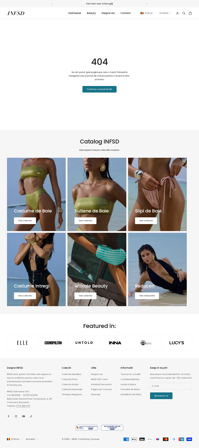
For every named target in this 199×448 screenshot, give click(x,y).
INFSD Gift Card (99, 379)
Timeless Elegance (72, 394)
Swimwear (74, 13)
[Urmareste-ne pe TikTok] (31, 416)
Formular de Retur (130, 389)
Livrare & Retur (128, 384)
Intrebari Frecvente (101, 384)
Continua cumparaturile (99, 89)
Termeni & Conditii (131, 374)
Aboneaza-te (161, 395)
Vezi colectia (25, 220)
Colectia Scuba (70, 384)
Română (164, 13)
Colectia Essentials (72, 389)
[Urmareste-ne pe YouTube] (23, 416)
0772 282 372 (23, 405)
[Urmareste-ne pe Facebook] (8, 416)
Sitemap (95, 394)
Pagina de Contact (101, 389)
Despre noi (108, 13)
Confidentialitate (130, 379)
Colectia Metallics (71, 374)
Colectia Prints (70, 379)
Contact (125, 13)
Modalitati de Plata (131, 394)
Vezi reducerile (147, 295)
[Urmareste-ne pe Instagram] (16, 416)
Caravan (94, 439)
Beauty (91, 13)
